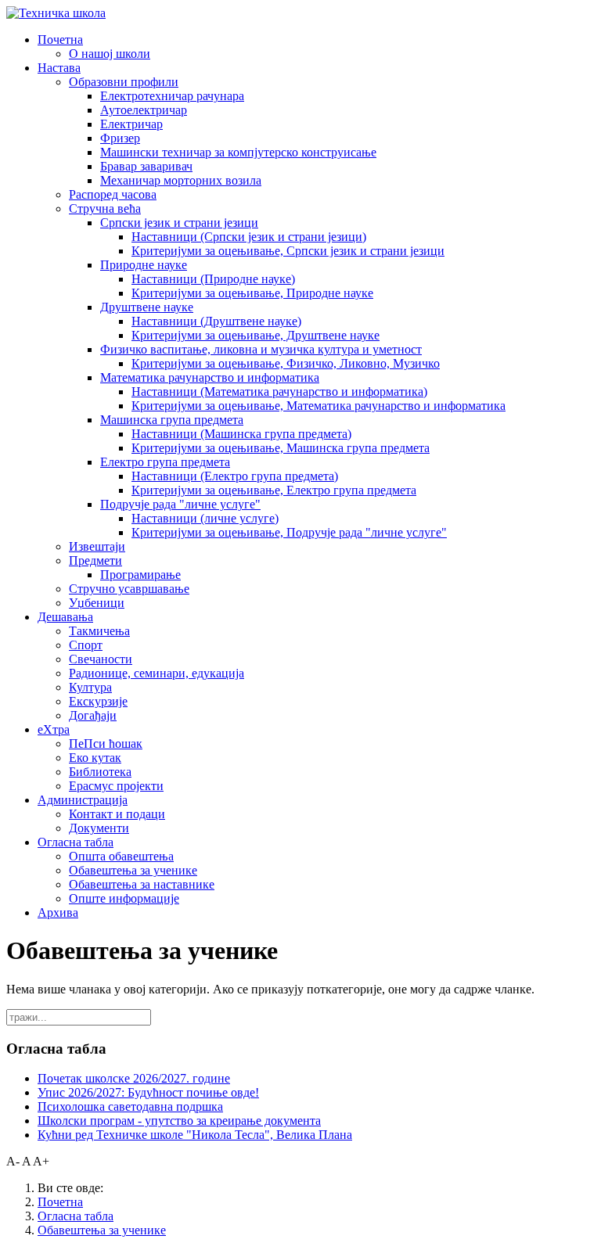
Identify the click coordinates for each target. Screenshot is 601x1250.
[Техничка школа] (56, 13)
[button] (60, 39)
